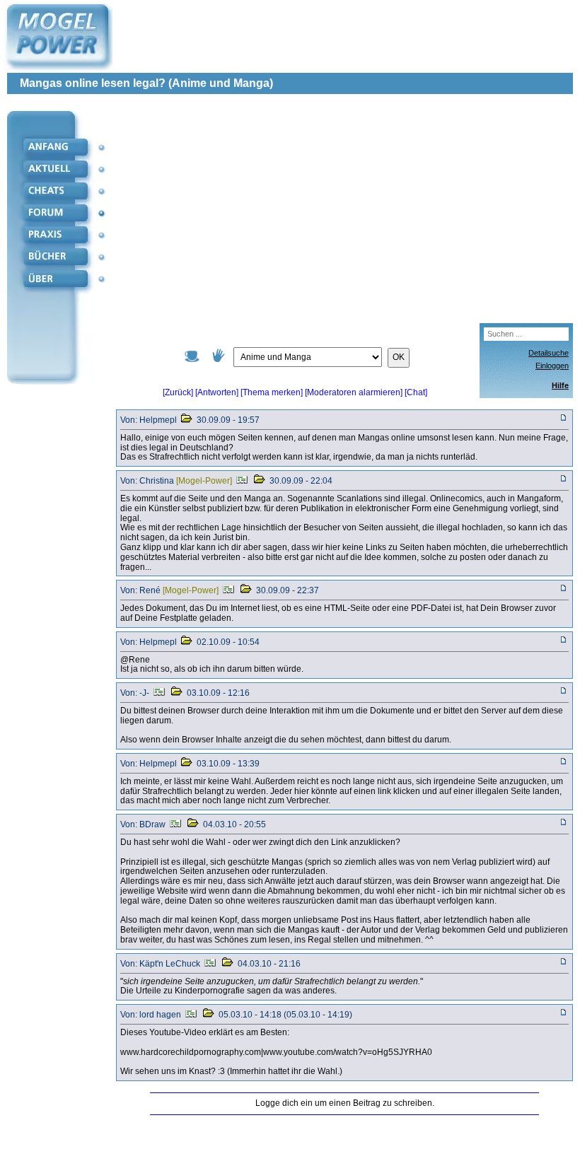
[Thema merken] (271, 392)
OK (399, 357)
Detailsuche (548, 353)
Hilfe (560, 385)
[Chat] (416, 392)
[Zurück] (178, 392)
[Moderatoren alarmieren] (355, 392)
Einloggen (552, 365)
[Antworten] (216, 392)
